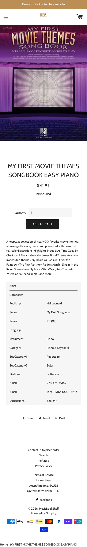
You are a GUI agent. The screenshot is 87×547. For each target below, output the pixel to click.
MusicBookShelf (49, 508)
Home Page (43, 480)
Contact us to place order (43, 450)
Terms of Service (43, 475)
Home (4, 544)
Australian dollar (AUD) (43, 485)
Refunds (43, 461)
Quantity (20, 213)
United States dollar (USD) (43, 491)
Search (43, 455)
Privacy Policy (43, 466)
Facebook (45, 500)
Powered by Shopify (43, 513)
